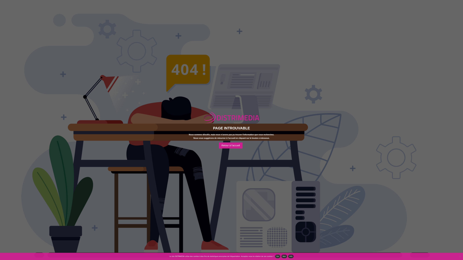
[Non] (460, 256)
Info (290, 256)
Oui (277, 256)
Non (284, 256)
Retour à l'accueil (230, 145)
